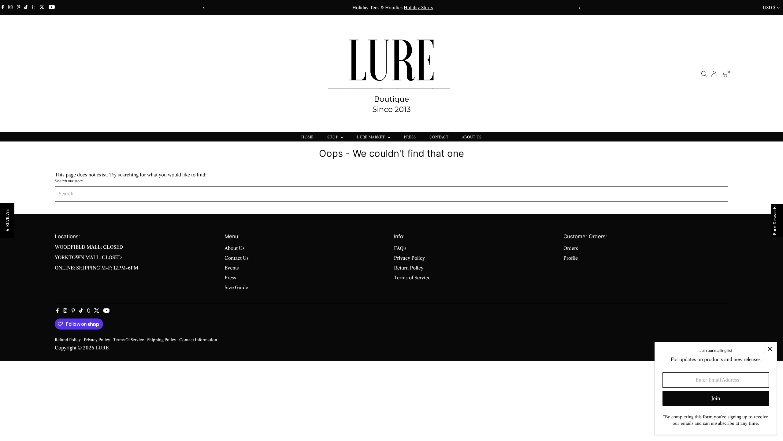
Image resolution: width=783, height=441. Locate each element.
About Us (235, 248)
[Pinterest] (18, 7)
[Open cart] (725, 74)
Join (715, 398)
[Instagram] (10, 7)
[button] (7, 220)
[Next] (579, 8)
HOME (307, 136)
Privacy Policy (409, 258)
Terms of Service (412, 278)
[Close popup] (769, 349)
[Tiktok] (26, 7)
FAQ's (400, 248)
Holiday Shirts (417, 7)
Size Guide (236, 287)
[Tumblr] (33, 7)
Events (232, 268)
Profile (570, 258)
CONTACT (438, 136)
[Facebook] (3, 7)
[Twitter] (42, 7)
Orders (570, 248)
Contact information (198, 339)
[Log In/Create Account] (714, 74)
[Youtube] (51, 7)
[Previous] (204, 8)
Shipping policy (161, 339)
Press (230, 278)
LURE (102, 348)
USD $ (769, 7)
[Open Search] (704, 74)
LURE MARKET (371, 136)
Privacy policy (97, 339)
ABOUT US (472, 136)
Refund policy (68, 339)
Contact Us (237, 258)
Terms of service (128, 339)
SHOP (333, 136)
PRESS (410, 136)
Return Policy (408, 268)
